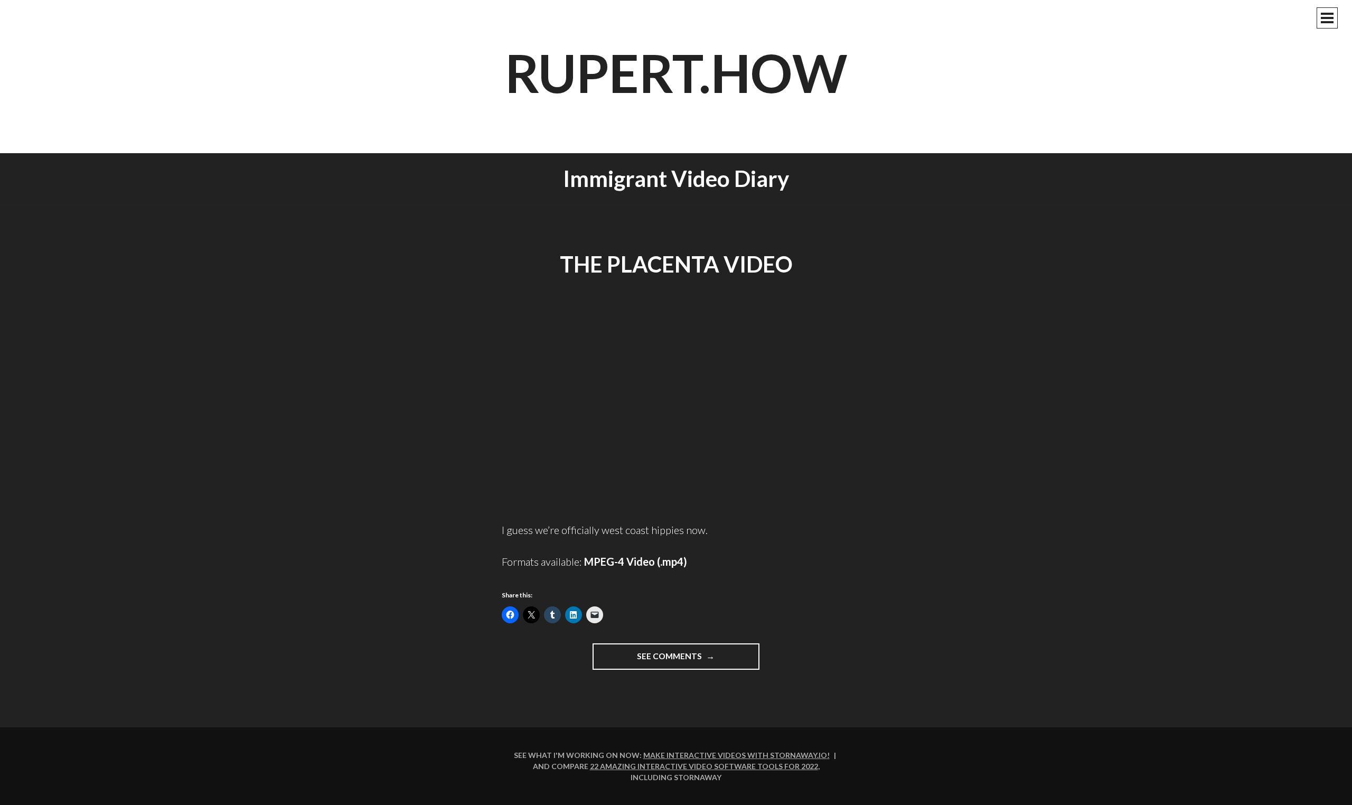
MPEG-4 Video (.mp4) (635, 561)
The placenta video (676, 264)
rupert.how (676, 72)
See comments (691, 660)
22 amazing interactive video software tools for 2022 (704, 766)
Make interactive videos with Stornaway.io (735, 755)
